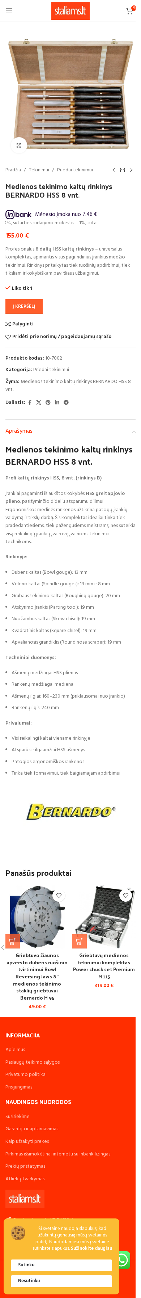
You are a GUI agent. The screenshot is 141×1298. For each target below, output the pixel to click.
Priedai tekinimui (75, 170)
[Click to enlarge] (19, 145)
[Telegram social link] (66, 403)
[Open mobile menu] (9, 11)
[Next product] (131, 170)
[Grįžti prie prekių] (122, 170)
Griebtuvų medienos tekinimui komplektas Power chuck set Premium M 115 (104, 966)
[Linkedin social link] (57, 403)
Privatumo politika (25, 1075)
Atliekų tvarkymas (24, 1179)
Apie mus (15, 1050)
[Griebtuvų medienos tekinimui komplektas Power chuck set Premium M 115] (104, 916)
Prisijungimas (18, 1087)
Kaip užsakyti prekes (27, 1141)
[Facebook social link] (29, 403)
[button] (12, 941)
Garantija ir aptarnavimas (31, 1129)
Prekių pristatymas (25, 1166)
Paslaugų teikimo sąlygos (32, 1062)
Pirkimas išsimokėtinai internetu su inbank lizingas (57, 1154)
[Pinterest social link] (48, 403)
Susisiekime (17, 1117)
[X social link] (38, 403)
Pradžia (13, 170)
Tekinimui (39, 170)
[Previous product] (114, 170)
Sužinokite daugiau (91, 1248)
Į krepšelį (24, 306)
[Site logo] (70, 11)
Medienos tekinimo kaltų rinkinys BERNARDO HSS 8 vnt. (68, 386)
